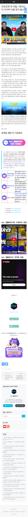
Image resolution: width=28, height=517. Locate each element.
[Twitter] (25, 11)
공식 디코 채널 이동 (16, 212)
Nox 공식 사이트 (14, 312)
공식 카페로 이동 (15, 210)
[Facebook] (25, 8)
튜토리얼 (17, 511)
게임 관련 (12, 511)
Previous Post (8, 376)
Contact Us (14, 514)
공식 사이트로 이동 (16, 208)
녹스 (14, 1)
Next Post (19, 376)
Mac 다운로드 (21, 405)
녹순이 (11, 12)
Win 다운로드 (9, 405)
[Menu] (2, 1)
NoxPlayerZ (22, 511)
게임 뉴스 (10, 369)
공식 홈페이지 (6, 511)
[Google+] (25, 13)
